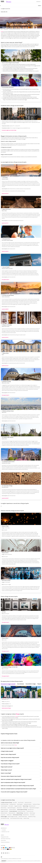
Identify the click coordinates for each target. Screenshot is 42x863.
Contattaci (4, 829)
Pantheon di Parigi (36, 804)
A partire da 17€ (5, 223)
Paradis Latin (9, 814)
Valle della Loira (31, 809)
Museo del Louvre (28, 802)
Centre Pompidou (4, 806)
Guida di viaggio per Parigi (12, 816)
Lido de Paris (26, 813)
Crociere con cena (30, 811)
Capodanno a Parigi (31, 816)
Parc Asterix (11, 806)
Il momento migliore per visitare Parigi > (9, 130)
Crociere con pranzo (21, 811)
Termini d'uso (3, 840)
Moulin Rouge (32, 813)
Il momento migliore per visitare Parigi (14, 29)
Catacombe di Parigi (4, 804)
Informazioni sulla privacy (5, 838)
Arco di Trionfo (20, 802)
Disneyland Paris (13, 804)
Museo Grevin (25, 807)
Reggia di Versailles (18, 806)
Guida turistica (6, 29)
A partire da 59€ (5, 251)
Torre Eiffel (15, 802)
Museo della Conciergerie (34, 807)
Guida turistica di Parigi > (6, 708)
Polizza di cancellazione (5, 842)
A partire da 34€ (5, 193)
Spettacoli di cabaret (27, 804)
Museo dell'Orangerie (12, 807)
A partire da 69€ (5, 309)
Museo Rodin (19, 807)
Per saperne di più (5, 279)
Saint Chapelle (19, 804)
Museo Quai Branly (4, 809)
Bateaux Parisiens (4, 813)
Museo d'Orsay (3, 807)
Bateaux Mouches (12, 813)
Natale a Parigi (26, 818)
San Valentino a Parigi (5, 818)
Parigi (2, 29)
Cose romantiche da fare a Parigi (16, 818)
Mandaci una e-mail (5, 831)
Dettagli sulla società (4, 836)
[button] (21, 742)
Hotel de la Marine (12, 809)
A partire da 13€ (5, 365)
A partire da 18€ (5, 337)
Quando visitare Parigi (23, 816)
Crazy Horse (3, 814)
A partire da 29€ (5, 498)
